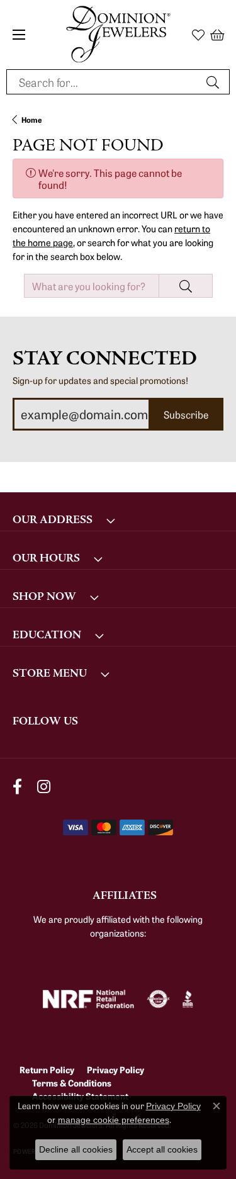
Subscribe (186, 414)
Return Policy (47, 1069)
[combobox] (103, 82)
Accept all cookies (162, 1149)
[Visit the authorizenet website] (158, 999)
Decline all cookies (76, 1149)
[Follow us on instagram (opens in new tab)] (43, 786)
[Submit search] (214, 82)
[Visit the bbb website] (188, 999)
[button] (198, 34)
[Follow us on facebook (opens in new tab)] (17, 786)
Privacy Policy (115, 1069)
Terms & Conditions (71, 1082)
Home (31, 119)
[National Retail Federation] (88, 999)
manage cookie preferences (113, 1120)
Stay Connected (105, 358)
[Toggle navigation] (18, 34)
